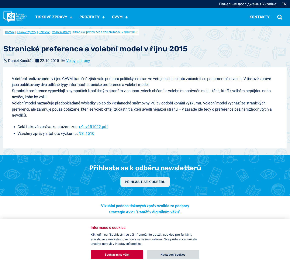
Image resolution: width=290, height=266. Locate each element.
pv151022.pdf (95, 126)
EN (284, 4)
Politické (44, 32)
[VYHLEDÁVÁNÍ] (280, 17)
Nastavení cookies (172, 254)
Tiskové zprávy (26, 32)
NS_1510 (86, 133)
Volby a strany (61, 32)
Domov (9, 32)
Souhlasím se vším (117, 254)
